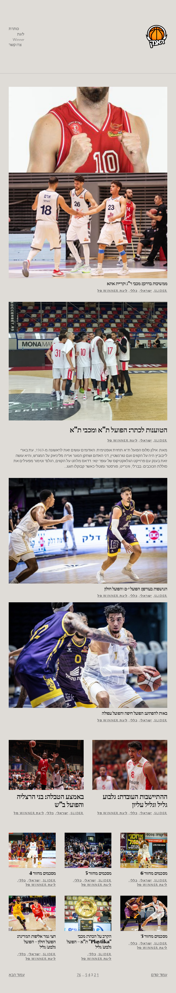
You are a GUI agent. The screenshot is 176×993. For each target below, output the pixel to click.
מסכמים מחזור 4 (42, 873)
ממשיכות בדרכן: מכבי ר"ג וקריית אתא (137, 283)
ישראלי (146, 290)
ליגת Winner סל (112, 290)
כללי (134, 290)
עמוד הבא (17, 974)
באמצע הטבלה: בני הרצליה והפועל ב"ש (50, 800)
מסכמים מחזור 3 (154, 936)
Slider (160, 290)
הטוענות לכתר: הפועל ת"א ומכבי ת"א (118, 429)
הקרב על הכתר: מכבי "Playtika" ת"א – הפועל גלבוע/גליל (89, 941)
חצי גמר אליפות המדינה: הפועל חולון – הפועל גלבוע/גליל (36, 941)
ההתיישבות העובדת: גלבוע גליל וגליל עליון (135, 800)
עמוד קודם (159, 974)
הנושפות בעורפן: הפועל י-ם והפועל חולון (135, 588)
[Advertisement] (85, 37)
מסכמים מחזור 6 (153, 873)
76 (79, 974)
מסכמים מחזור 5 (98, 873)
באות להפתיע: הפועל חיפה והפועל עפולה (134, 713)
